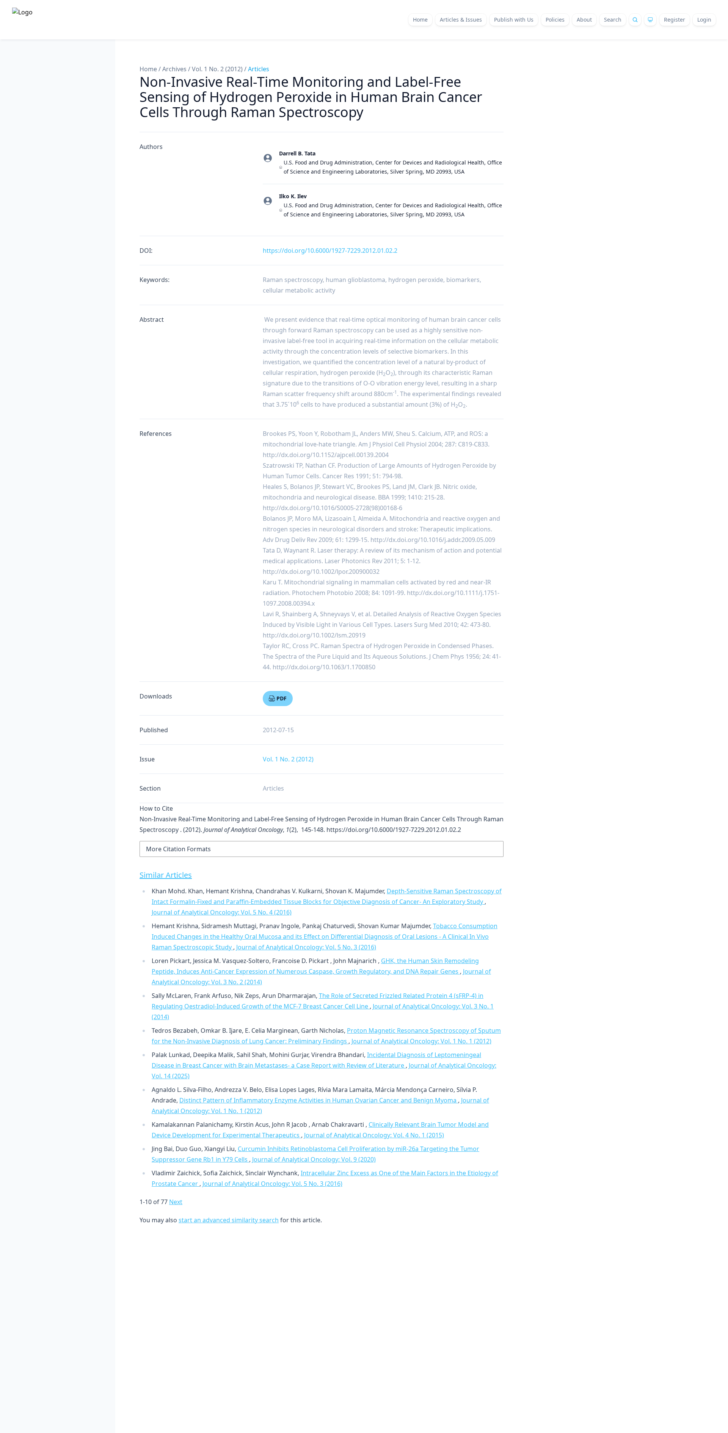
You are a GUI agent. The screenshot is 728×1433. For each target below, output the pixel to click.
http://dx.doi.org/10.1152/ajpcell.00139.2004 (326, 455)
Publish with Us (513, 19)
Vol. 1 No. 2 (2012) (217, 69)
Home (420, 19)
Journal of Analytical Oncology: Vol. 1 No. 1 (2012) (421, 1041)
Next (175, 1202)
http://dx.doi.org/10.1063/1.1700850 (324, 667)
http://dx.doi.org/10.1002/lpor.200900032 (321, 571)
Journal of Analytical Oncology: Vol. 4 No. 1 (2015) (374, 1135)
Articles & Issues (461, 19)
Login (704, 19)
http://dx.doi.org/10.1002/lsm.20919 (314, 635)
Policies (555, 19)
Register (674, 19)
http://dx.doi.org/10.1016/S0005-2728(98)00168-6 (332, 508)
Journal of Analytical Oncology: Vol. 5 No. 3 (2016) (306, 947)
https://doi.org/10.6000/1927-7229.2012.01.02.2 (330, 250)
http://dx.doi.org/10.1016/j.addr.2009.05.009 (432, 540)
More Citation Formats (178, 849)
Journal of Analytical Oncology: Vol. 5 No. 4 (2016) (222, 912)
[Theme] (650, 20)
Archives (174, 69)
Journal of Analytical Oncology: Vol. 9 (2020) (314, 1159)
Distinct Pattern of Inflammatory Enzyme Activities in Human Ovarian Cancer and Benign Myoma (318, 1100)
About (584, 19)
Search (612, 19)
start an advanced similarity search (229, 1220)
